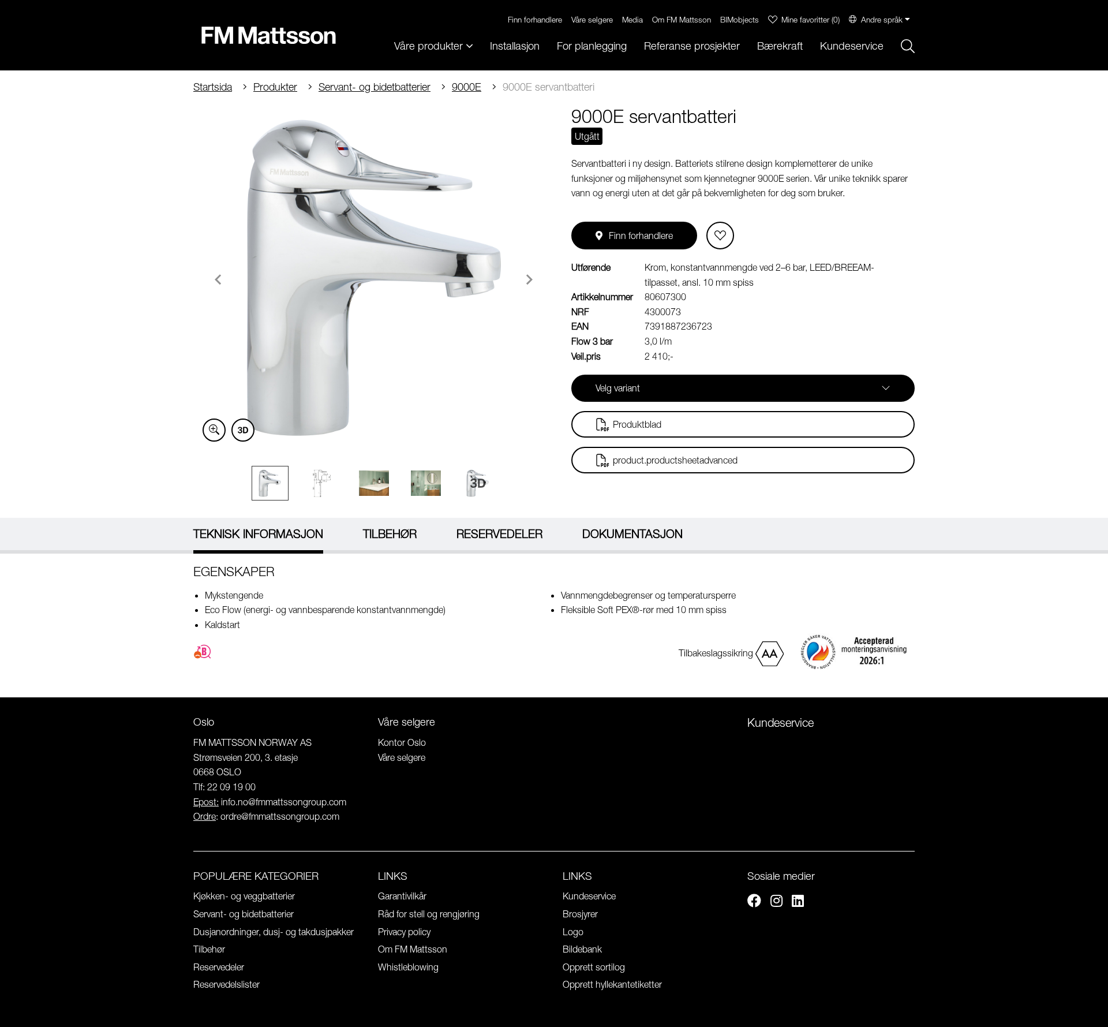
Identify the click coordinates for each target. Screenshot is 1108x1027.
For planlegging (592, 46)
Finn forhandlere (535, 19)
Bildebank (582, 949)
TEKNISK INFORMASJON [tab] (258, 533)
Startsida (212, 87)
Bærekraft (780, 46)
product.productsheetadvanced (675, 460)
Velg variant (618, 388)
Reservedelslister (226, 984)
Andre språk (882, 19)
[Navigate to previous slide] (218, 279)
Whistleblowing (408, 967)
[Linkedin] (798, 902)
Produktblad (637, 424)
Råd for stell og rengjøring (429, 914)
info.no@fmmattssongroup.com (283, 802)
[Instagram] (776, 902)
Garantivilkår (402, 896)
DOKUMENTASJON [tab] (632, 533)
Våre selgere (592, 19)
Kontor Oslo (402, 742)
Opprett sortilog (594, 967)
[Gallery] (373, 277)
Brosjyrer (580, 914)
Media (632, 19)
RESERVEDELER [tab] (499, 533)
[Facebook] (754, 902)
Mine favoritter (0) (810, 19)
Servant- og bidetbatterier (375, 87)
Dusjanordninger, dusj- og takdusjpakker (273, 932)
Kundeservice (852, 46)
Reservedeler (218, 967)
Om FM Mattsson (681, 19)
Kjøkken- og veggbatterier (244, 896)
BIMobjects (739, 19)
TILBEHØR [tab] (390, 533)
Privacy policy (404, 932)
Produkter (275, 87)
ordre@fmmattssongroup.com (279, 816)
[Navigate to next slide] (529, 279)
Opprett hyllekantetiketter (612, 984)
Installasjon (515, 46)
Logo (573, 932)
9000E (466, 87)
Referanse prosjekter (692, 46)
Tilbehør (209, 949)
